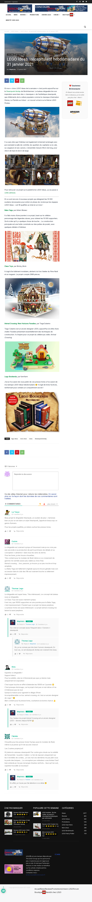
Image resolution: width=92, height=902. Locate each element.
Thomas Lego (30, 624)
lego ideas (14, 439)
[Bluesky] (86, 1)
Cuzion (14, 541)
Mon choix (18, 54)
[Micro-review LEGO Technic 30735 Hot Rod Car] (37, 834)
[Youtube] (83, 1)
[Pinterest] (17, 80)
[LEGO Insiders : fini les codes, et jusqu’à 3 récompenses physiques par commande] (37, 814)
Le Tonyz (16, 512)
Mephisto (12, 69)
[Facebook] (77, 1)
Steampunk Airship (13, 91)
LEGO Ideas (14, 31)
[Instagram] (80, 1)
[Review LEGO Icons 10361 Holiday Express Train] (8, 832)
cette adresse (9, 193)
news (30, 439)
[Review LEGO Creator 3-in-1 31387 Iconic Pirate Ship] (37, 826)
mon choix (23, 439)
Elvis (14, 667)
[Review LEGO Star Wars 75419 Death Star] (8, 814)
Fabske (27, 779)
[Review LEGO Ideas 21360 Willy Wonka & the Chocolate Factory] (8, 822)
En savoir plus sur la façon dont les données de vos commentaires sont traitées (31, 496)
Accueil (6, 31)
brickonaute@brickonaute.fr (35, 875)
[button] (85, 26)
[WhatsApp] (22, 80)
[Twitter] (12, 80)
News (24, 54)
